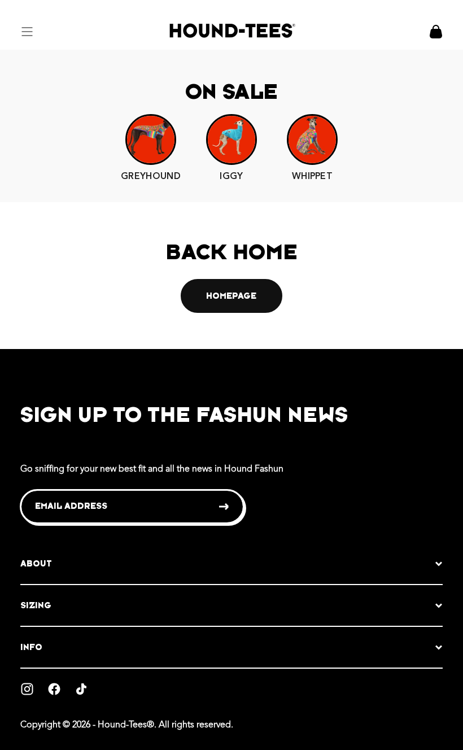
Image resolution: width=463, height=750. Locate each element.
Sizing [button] (35, 605)
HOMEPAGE (231, 295)
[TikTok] (81, 689)
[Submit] (224, 506)
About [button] (36, 563)
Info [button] (31, 647)
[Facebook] (54, 689)
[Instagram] (27, 689)
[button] (27, 31)
